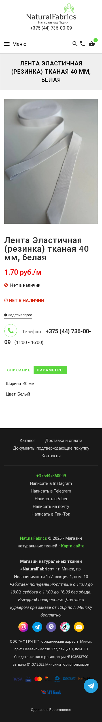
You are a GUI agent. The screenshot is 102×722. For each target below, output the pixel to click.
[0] (92, 44)
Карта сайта (72, 546)
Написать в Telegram (51, 491)
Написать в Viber (51, 498)
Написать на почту (51, 506)
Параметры (50, 370)
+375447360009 (51, 475)
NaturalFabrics (33, 538)
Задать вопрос (19, 315)
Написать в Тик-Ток (51, 514)
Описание (18, 370)
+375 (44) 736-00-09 (51, 28)
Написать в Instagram (51, 483)
